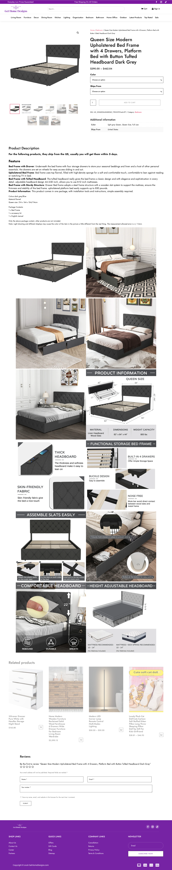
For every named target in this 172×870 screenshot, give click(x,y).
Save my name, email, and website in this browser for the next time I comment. (48, 797)
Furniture (27, 17)
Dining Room (46, 17)
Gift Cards (52, 846)
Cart (145, 8)
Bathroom (100, 17)
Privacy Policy (93, 849)
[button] (78, 33)
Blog (50, 849)
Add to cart (129, 102)
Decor (36, 17)
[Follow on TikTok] (166, 2)
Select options (121, 730)
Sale (157, 17)
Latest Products (135, 17)
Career (11, 849)
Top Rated (148, 17)
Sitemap (51, 853)
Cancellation (93, 842)
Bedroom (89, 17)
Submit (25, 803)
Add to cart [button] (41, 727)
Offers (50, 842)
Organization (78, 17)
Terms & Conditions (95, 853)
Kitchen (58, 17)
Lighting (67, 17)
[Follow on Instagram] (161, 2)
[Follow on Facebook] (156, 2)
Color (93, 74)
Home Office (112, 17)
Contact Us (13, 846)
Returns (91, 846)
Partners (12, 853)
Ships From (95, 86)
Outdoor (123, 17)
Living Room (16, 17)
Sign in (157, 8)
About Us (12, 842)
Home (92, 30)
